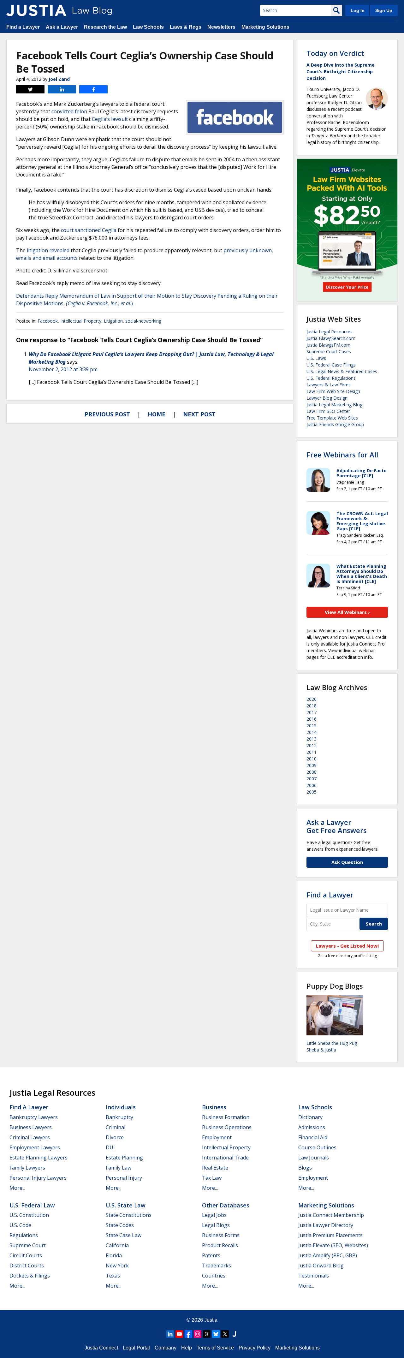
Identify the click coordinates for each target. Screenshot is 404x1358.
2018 (311, 706)
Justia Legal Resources (329, 332)
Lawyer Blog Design (327, 398)
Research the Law (105, 27)
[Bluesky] (216, 1334)
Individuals (121, 1107)
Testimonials (313, 1275)
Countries (213, 1275)
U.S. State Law (126, 1205)
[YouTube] (179, 1334)
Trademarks (216, 1265)
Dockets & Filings (29, 1275)
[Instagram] (197, 1334)
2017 (311, 712)
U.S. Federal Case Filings (331, 365)
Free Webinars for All (342, 454)
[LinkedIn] (170, 1334)
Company (165, 1347)
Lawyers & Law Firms (328, 385)
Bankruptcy (119, 1117)
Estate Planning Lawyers (38, 1157)
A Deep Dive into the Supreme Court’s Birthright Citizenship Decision (340, 71)
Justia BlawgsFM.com (328, 345)
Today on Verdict (335, 53)
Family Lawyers (27, 1167)
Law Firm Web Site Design (333, 391)
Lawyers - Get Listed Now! (347, 946)
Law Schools (148, 27)
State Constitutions (129, 1215)
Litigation (113, 321)
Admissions (311, 1127)
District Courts (26, 1265)
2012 (311, 745)
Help (186, 1347)
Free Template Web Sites (332, 418)
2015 (311, 726)
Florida (114, 1255)
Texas (113, 1275)
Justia (210, 1320)
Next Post (199, 414)
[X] (225, 1334)
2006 (311, 785)
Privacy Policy (254, 1347)
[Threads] (207, 1334)
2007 (311, 779)
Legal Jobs (214, 1215)
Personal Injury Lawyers (38, 1177)
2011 (311, 752)
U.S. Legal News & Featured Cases (341, 371)
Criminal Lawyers (29, 1137)
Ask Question (347, 862)
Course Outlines (317, 1147)
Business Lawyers (30, 1127)
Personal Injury (124, 1177)
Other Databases (225, 1205)
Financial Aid (312, 1137)
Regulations (23, 1235)
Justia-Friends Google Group (335, 424)
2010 (311, 759)
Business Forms (221, 1235)
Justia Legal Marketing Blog (334, 405)
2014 (311, 732)
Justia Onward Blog (321, 1265)
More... (17, 1187)
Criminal (115, 1127)
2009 (311, 765)
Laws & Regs (185, 27)
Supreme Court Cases (328, 351)
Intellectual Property (80, 321)
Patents (211, 1255)
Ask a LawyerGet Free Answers (336, 826)
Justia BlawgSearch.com (330, 338)
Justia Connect (101, 1347)
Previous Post (107, 414)
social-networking (143, 321)
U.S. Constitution (29, 1215)
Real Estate (215, 1167)
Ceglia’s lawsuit (110, 119)
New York (117, 1265)
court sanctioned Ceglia (88, 230)
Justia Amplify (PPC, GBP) (327, 1255)
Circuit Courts (25, 1255)
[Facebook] (188, 1334)
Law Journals (313, 1157)
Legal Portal (136, 1347)
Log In (358, 10)
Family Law (118, 1167)
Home (156, 414)
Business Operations (227, 1127)
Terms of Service (215, 1347)
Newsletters (221, 27)
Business (214, 1107)
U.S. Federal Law (32, 1205)
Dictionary (310, 1117)
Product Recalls (220, 1245)
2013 (311, 739)
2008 (311, 772)
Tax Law (212, 1177)
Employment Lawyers (34, 1147)
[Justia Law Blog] (36, 10)
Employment (217, 1137)
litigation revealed (48, 250)
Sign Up (383, 10)
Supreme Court (27, 1245)
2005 (311, 792)
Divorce (115, 1137)
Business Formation (225, 1117)
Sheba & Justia (321, 1050)
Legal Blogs (216, 1225)
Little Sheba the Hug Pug (331, 1043)
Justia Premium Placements (330, 1235)
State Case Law (123, 1235)
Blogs (305, 1167)
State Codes (120, 1225)
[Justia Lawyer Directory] (234, 1334)
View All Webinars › (347, 612)
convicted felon (69, 111)
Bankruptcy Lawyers (33, 1117)
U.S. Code (20, 1225)
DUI (110, 1147)
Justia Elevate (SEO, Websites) (333, 1245)
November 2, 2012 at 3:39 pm (63, 369)
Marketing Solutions (265, 27)
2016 (311, 719)
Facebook (48, 321)
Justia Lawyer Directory (325, 1225)
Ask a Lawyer (62, 27)
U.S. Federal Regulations (331, 378)
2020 (311, 699)
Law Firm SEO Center (328, 411)
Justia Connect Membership (331, 1215)
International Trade (225, 1157)
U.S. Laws (316, 358)
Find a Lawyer (23, 27)
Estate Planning (124, 1157)
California (117, 1245)
